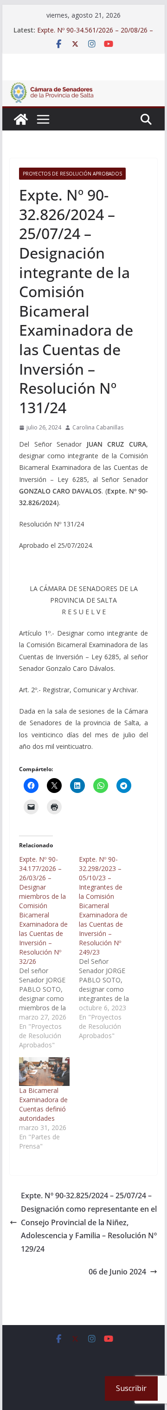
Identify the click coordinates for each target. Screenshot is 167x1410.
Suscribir (131, 1388)
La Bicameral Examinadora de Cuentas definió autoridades (43, 1104)
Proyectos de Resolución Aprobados (72, 173)
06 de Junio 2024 (117, 1272)
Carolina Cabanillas (97, 427)
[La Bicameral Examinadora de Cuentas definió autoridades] (44, 1071)
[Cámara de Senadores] (21, 119)
